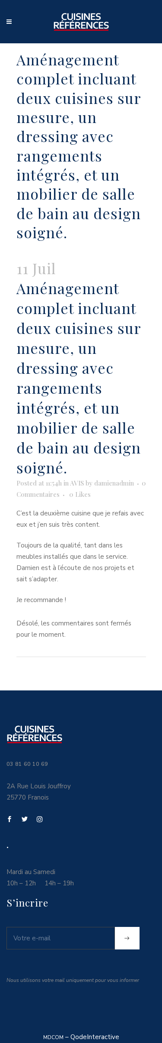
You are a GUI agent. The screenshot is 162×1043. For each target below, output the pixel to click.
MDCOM (53, 1037)
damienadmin (114, 483)
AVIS (77, 483)
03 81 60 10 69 (27, 764)
